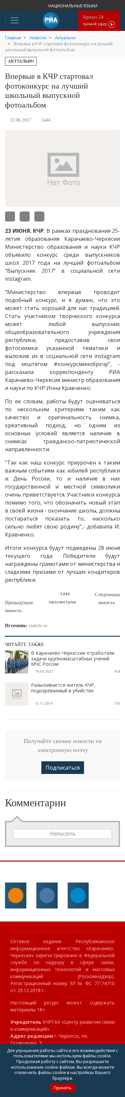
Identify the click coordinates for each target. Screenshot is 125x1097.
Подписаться (63, 767)
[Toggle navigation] (14, 20)
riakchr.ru (38, 625)
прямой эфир (95, 20)
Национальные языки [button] (73, 6)
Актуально (21, 61)
